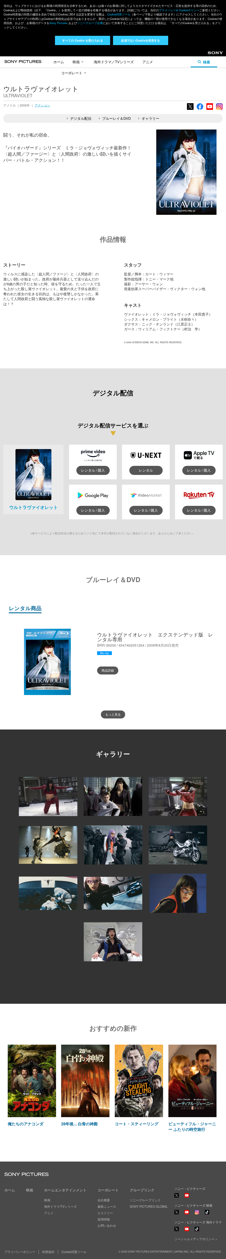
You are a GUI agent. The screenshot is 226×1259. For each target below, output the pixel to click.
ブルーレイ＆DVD (116, 118)
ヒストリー (105, 1213)
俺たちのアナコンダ (25, 1124)
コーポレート (71, 72)
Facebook (200, 109)
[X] (176, 1212)
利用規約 (48, 1251)
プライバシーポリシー (19, 1251)
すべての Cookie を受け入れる (82, 40)
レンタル (146, 470)
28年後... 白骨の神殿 (79, 1124)
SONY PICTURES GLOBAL (149, 1206)
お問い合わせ (107, 1225)
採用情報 (104, 1219)
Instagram (219, 109)
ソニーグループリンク (145, 1200)
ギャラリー (150, 118)
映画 (76, 61)
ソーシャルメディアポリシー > (195, 1239)
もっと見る (113, 714)
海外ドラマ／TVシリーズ (114, 61)
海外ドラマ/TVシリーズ (60, 1206)
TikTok (197, 1230)
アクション (42, 105)
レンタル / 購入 (93, 470)
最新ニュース (107, 1206)
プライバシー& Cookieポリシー (179, 10)
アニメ (147, 61)
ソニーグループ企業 (90, 23)
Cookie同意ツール (118, 14)
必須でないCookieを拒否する (140, 40)
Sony (211, 54)
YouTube (209, 109)
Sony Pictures (58, 23)
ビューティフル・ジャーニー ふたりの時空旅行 (192, 1126)
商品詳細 (108, 670)
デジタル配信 (80, 118)
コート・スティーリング (136, 1124)
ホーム (58, 61)
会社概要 (104, 1200)
